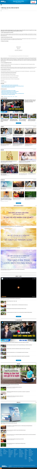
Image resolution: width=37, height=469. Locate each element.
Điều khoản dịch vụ (15, 467)
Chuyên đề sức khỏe (31, 451)
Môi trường (26, 136)
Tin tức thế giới (4, 450)
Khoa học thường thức (31, 460)
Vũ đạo (14, 456)
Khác (7, 392)
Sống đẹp (26, 453)
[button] (35, 123)
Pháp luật (1, 453)
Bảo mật (19, 467)
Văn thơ (14, 455)
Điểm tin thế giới (14, 136)
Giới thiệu (9, 467)
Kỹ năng (25, 455)
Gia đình (25, 451)
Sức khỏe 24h (30, 455)
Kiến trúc (15, 452)
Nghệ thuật (10, 456)
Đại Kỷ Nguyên (23, 465)
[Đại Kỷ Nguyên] (3, 1)
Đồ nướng (9, 96)
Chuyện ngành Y (30, 452)
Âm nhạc (15, 450)
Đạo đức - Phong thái (11, 450)
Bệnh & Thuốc (30, 450)
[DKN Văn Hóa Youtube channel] (34, 2)
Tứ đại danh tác (10, 454)
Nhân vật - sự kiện (2, 299)
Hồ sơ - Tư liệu (4, 452)
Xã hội (0, 452)
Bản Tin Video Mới (19, 320)
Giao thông (1, 454)
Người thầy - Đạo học (21, 452)
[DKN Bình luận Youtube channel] (33, 2)
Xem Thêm (18, 316)
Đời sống (26, 189)
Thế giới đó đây (4, 453)
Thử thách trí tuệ (21, 450)
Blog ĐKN (26, 456)
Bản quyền (22, 467)
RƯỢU (11, 96)
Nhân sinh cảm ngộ (10, 451)
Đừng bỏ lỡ (18, 402)
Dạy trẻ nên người (21, 455)
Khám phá (26, 454)
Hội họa (14, 451)
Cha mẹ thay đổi (20, 454)
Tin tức (29, 461)
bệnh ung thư (5, 96)
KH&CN (29, 457)
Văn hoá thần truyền (15, 190)
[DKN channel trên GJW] (34, 1)
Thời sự (1, 449)
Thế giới (1, 189)
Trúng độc (16, 96)
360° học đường (20, 456)
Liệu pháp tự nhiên (31, 454)
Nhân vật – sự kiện (18, 276)
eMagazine (18, 363)
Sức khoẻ (26, 458)
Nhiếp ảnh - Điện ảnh (16, 453)
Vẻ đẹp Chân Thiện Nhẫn (3, 175)
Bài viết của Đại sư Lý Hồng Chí (18, 205)
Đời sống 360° (26, 450)
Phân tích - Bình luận (5, 451)
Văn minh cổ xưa (15, 454)
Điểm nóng (1, 451)
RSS (11, 467)
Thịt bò (13, 96)
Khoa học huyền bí (30, 459)
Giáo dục (20, 449)
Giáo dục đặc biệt (21, 451)
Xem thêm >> (34, 126)
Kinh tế (0, 450)
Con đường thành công (3, 136)
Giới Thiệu (5, 2)
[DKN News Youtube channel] (32, 2)
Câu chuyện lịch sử (3, 201)
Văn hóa (7, 444)
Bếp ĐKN (25, 452)
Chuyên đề (10, 455)
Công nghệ (30, 458)
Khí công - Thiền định (31, 453)
